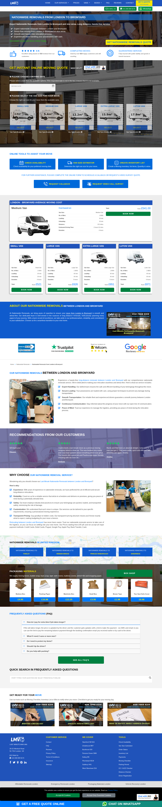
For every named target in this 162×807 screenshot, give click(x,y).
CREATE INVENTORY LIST (129, 164)
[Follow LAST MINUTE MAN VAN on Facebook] (10, 763)
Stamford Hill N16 (88, 742)
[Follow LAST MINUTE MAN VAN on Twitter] (14, 763)
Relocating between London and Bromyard (26, 522)
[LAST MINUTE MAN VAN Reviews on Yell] (99, 348)
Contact (130, 3)
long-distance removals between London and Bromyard (101, 380)
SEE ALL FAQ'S (81, 660)
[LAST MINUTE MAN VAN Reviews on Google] (135, 348)
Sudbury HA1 (87, 764)
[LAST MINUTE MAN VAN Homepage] (14, 3)
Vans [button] (86, 3)
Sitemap (49, 764)
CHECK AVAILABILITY (32, 164)
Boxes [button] (97, 3)
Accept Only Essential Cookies (99, 795)
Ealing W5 (85, 757)
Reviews (117, 3)
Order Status (123, 749)
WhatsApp (147, 9)
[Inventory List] (81, 714)
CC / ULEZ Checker (125, 768)
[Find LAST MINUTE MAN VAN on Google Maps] (18, 763)
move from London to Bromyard (79, 313)
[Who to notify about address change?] (129, 714)
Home (47, 3)
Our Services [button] (61, 3)
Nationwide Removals (23, 364)
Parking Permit (124, 764)
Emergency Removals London (63, 784)
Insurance (49, 761)
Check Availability (125, 742)
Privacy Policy (112, 790)
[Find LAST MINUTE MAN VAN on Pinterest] (21, 763)
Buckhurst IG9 (87, 749)
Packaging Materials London (99, 784)
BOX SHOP (129, 573)
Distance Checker (125, 772)
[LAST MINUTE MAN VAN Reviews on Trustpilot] (62, 348)
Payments (122, 757)
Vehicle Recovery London (136, 784)
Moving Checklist (124, 761)
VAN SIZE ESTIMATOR (81, 164)
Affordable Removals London (26, 784)
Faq (107, 3)
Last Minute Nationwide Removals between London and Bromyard (66, 481)
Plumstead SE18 (88, 761)
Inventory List (123, 753)
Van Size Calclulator (126, 746)
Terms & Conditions (53, 757)
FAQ (47, 746)
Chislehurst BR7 (88, 746)
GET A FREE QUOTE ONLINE (42, 804)
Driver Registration (125, 776)
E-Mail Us (14, 755)
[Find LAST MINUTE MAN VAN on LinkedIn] (25, 763)
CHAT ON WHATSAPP (125, 804)
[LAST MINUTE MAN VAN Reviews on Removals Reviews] (26, 348)
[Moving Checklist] (32, 714)
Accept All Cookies (63, 795)
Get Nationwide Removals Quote (129, 42)
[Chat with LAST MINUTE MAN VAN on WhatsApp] (105, 804)
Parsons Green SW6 (89, 753)
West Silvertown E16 (89, 768)
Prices (76, 3)
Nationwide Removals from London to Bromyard (47, 364)
